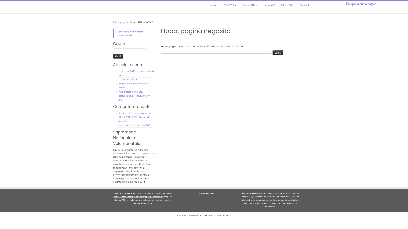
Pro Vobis (254, 193)
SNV (186, 215)
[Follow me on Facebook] (16, 6)
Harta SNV (269, 5)
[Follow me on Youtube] (24, 6)
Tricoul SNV (287, 5)
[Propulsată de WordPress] (203, 215)
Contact (304, 5)
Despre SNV (249, 5)
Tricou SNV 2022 (128, 79)
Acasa (214, 5)
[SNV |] (361, 4)
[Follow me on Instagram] (20, 6)
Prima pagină (120, 22)
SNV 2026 (229, 5)
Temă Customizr (223, 215)
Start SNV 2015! (143, 125)
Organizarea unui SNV (131, 91)
